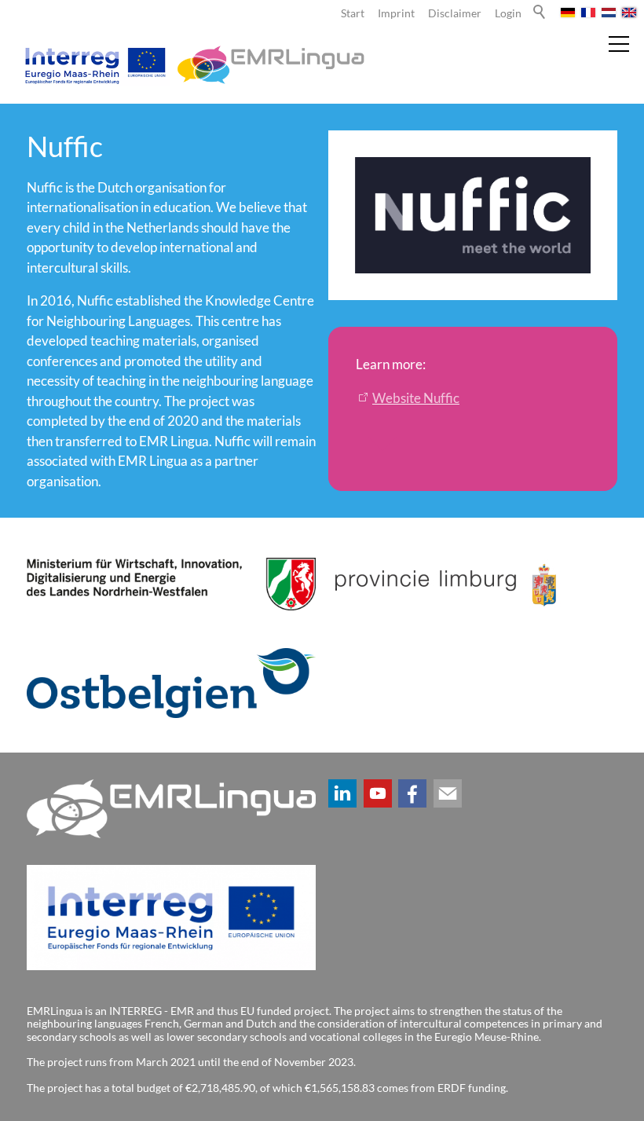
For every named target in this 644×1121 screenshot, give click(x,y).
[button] (342, 793)
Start (352, 13)
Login (508, 13)
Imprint (396, 13)
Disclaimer (454, 13)
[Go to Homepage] (192, 64)
